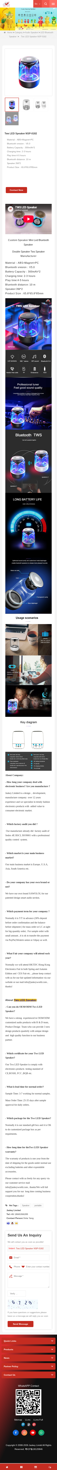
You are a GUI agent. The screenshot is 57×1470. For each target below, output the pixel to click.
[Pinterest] (34, 1425)
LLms (27, 1420)
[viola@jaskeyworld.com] (16, 1223)
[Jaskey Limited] (6, 4)
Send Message (20, 1324)
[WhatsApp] (41, 1433)
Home (9, 32)
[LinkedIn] (23, 1425)
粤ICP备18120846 (34, 1449)
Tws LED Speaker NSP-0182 (30, 1248)
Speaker (25, 1205)
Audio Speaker (31, 32)
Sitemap (18, 1420)
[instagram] (24, 1433)
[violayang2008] (8, 1223)
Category (19, 32)
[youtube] (33, 1433)
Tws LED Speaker (25, 1000)
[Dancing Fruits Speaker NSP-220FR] (28, 18)
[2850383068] (12, 1223)
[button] (14, 27)
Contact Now (16, 190)
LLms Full (38, 1420)
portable (38, 1205)
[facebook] (16, 1433)
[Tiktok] (29, 1425)
